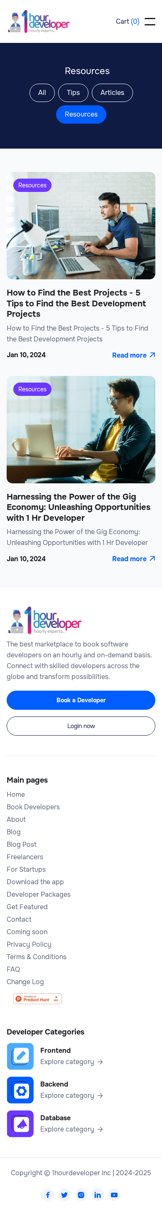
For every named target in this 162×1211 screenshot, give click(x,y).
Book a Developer (81, 700)
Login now (81, 726)
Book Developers (33, 807)
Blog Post (22, 844)
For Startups (26, 869)
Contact (19, 919)
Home (16, 794)
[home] (38, 21)
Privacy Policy (29, 944)
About (16, 819)
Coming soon (27, 932)
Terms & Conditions (36, 957)
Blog (14, 832)
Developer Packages (39, 894)
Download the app (35, 882)
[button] (128, 21)
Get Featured (27, 907)
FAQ (13, 969)
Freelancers (25, 857)
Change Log (25, 982)
